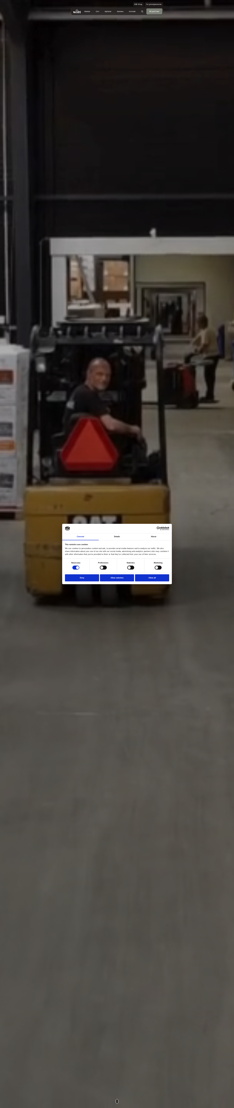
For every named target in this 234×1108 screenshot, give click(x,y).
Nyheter (108, 11)
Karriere (120, 11)
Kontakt (132, 11)
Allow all (152, 578)
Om (97, 11)
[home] (77, 11)
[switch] (103, 568)
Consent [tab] (80, 536)
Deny (82, 578)
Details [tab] (117, 536)
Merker (87, 11)
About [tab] (153, 536)
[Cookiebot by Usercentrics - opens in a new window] (158, 528)
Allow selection (117, 578)
